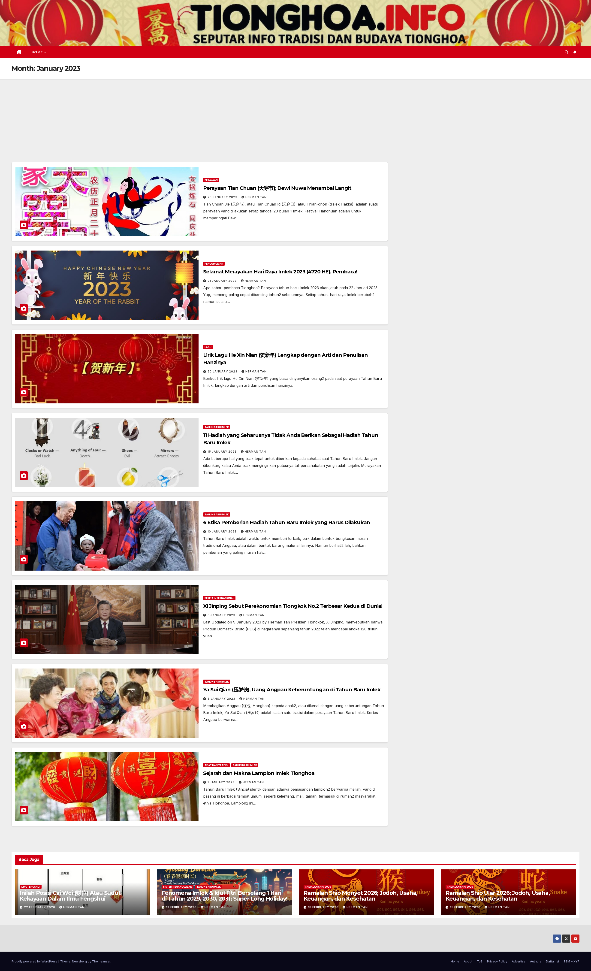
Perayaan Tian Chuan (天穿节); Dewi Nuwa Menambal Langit (277, 188)
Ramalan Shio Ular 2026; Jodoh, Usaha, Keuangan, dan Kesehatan (498, 895)
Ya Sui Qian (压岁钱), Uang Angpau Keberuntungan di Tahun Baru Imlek (291, 690)
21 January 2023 (223, 280)
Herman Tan (256, 197)
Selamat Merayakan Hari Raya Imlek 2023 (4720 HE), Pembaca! (280, 272)
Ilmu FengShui (30, 886)
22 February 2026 (40, 907)
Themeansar (101, 961)
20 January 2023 (223, 371)
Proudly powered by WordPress (35, 961)
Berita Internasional (219, 598)
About (468, 961)
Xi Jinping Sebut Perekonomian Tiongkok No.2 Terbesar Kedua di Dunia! (292, 606)
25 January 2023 (223, 197)
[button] (566, 52)
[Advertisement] (295, 113)
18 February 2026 (323, 907)
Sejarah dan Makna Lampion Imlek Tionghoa (258, 773)
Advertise (518, 961)
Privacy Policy (497, 961)
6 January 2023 (222, 615)
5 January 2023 (222, 698)
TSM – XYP (571, 961)
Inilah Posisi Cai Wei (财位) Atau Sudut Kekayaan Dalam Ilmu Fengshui (70, 895)
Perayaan (211, 180)
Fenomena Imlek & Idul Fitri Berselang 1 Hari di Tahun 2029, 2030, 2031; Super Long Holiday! (224, 895)
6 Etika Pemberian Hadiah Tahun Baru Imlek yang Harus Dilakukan (286, 522)
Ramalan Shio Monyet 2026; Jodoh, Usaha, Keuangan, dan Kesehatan (360, 895)
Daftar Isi (552, 961)
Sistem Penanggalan (177, 886)
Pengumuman (214, 263)
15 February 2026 (465, 907)
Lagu (208, 347)
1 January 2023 (221, 782)
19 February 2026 (181, 907)
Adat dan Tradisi (216, 765)
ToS (479, 961)
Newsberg (79, 961)
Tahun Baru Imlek (217, 427)
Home (38, 52)
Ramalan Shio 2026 (318, 886)
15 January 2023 (223, 451)
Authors (535, 961)
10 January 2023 (223, 531)
